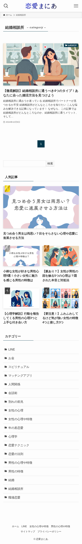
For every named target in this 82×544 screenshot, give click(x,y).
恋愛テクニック (18, 445)
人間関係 (14, 384)
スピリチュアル (18, 366)
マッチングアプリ (20, 375)
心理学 (12, 436)
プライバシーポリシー (49, 531)
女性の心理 (15, 410)
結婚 (11, 480)
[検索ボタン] (6, 6)
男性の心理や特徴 (20, 462)
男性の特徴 (15, 471)
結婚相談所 (15, 488)
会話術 (12, 393)
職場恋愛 (14, 497)
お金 (11, 358)
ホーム (15, 526)
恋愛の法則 (15, 454)
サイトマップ (28, 531)
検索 (50, 163)
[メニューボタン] (76, 6)
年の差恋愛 (15, 427)
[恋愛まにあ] (41, 6)
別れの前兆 (15, 401)
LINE (11, 349)
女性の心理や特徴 (20, 419)
